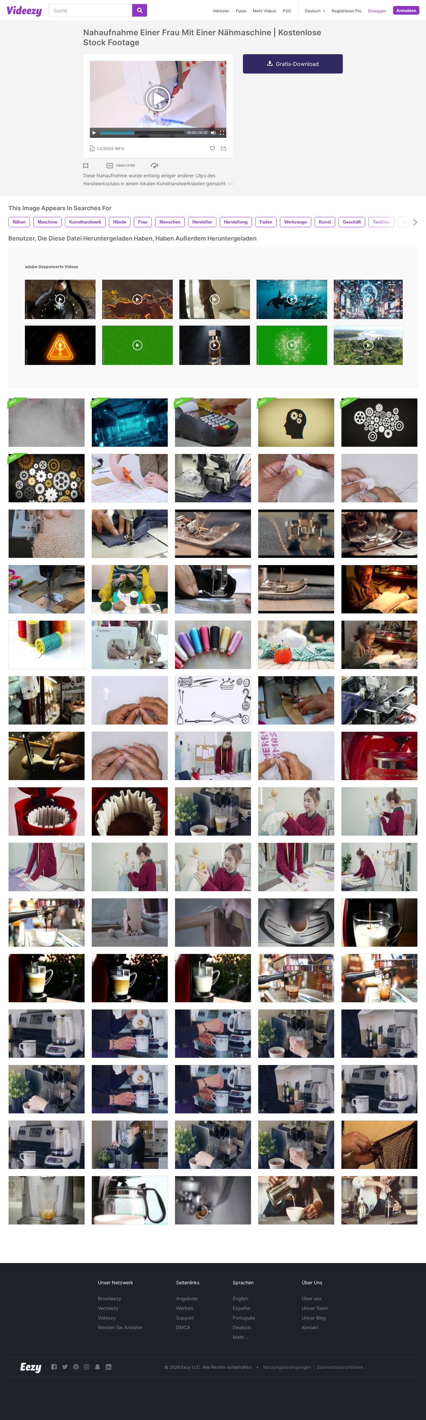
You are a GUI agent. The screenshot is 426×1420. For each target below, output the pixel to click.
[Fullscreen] (222, 132)
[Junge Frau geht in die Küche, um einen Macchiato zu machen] (130, 1144)
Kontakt (310, 1327)
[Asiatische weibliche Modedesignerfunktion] (46, 867)
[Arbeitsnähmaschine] (130, 533)
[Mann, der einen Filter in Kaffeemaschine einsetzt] (46, 811)
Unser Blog (314, 1318)
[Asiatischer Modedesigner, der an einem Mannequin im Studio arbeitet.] (296, 811)
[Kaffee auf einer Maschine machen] (296, 922)
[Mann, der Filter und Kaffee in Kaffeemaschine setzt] (130, 811)
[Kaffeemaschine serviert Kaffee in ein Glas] (46, 1200)
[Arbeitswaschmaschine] (46, 422)
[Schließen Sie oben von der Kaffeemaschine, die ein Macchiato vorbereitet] (46, 1089)
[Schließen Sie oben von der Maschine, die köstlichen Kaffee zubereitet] (46, 1033)
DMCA (183, 1327)
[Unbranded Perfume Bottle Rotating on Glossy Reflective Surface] (214, 347)
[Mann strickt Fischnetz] (379, 1144)
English (240, 1298)
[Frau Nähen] (379, 644)
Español (241, 1308)
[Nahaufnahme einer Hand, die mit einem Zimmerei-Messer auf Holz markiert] (213, 922)
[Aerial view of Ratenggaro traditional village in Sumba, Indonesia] (368, 347)
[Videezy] (24, 11)
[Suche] (139, 10)
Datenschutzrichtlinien (340, 1367)
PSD (287, 10)
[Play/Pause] (94, 132)
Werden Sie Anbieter (120, 1327)
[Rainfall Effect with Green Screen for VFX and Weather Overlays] (137, 347)
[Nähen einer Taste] (296, 478)
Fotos (241, 10)
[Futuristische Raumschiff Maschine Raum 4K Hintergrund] (130, 422)
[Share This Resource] (224, 148)
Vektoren (221, 10)
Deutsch (242, 1327)
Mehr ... (241, 1337)
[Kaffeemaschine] (130, 1200)
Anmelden (406, 10)
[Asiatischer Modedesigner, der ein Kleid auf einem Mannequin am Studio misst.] (379, 811)
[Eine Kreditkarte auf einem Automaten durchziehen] (213, 422)
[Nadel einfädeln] (130, 700)
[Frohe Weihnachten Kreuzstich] (296, 755)
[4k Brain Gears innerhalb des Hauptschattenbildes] (296, 422)
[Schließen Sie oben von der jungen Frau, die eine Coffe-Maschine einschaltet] (379, 1033)
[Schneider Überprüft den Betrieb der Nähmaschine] (46, 589)
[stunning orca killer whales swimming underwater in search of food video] (292, 301)
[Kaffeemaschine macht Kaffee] (213, 1200)
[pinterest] (76, 1367)
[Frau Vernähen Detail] (379, 589)
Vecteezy (108, 1308)
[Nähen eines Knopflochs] (379, 478)
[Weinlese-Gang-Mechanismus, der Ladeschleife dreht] (379, 422)
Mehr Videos (264, 10)
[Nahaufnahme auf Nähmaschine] (379, 700)
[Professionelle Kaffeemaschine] (379, 922)
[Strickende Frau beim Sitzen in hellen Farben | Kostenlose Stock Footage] (130, 589)
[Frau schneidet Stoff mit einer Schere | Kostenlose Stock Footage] (130, 478)
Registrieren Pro (346, 10)
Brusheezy (109, 1298)
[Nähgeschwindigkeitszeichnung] (213, 700)
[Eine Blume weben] (130, 755)
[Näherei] (46, 700)
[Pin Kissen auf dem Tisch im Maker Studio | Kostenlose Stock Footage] (296, 644)
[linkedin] (108, 1367)
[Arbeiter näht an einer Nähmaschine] (46, 533)
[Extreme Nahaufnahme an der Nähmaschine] (213, 478)
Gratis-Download (297, 64)
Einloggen (377, 10)
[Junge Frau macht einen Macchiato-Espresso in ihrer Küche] (213, 811)
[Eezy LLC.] (30, 1367)
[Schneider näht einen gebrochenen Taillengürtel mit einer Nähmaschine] (296, 700)
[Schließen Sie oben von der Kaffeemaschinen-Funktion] (379, 755)
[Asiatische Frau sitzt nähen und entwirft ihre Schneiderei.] (130, 644)
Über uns (312, 1298)
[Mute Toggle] (213, 132)
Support (185, 1318)
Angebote (187, 1298)
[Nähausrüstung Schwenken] (213, 644)
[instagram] (86, 1367)
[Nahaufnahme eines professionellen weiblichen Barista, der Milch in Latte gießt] (296, 1200)
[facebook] (54, 1367)
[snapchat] (98, 1367)
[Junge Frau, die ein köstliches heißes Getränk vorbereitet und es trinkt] (213, 1033)
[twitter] (65, 1367)
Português (244, 1318)
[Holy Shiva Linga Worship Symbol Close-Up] (60, 301)
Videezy (107, 1318)
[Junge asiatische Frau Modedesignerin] (213, 755)
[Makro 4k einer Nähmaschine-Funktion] (213, 533)
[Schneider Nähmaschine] (213, 589)
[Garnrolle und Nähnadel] (46, 644)
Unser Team (315, 1308)
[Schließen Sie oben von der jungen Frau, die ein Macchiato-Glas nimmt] (296, 1033)
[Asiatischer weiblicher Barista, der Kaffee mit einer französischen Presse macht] (379, 1200)
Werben (184, 1308)
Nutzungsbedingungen (287, 1367)
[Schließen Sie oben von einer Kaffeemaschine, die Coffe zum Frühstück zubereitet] (46, 1144)
